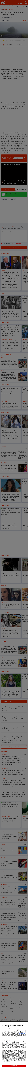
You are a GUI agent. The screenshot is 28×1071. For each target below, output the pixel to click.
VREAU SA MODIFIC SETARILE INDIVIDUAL (14, 1069)
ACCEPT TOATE (14, 1065)
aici (6, 1042)
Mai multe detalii (22, 1033)
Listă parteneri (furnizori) (7, 1063)
